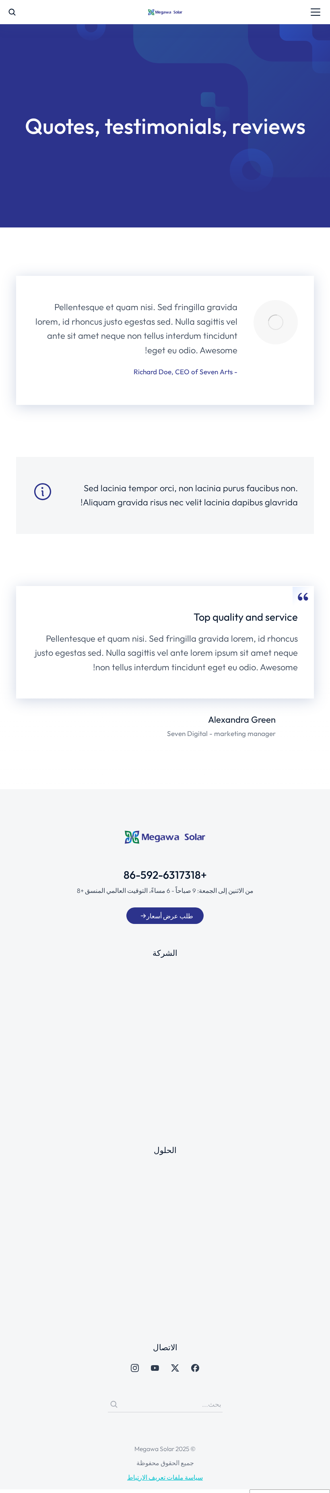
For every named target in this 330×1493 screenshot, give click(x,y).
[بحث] (114, 1404)
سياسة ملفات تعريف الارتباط (165, 1477)
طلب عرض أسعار (169, 916)
